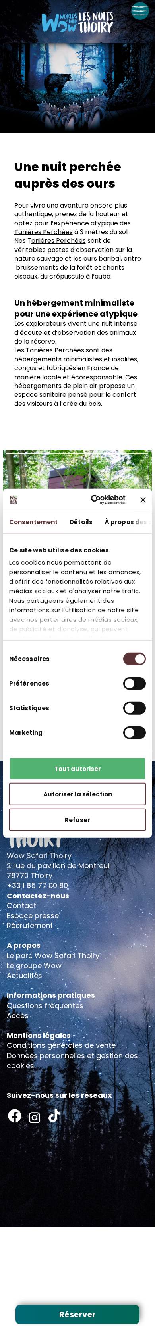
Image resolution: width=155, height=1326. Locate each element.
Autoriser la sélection (77, 794)
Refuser (77, 819)
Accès (18, 1015)
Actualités (24, 975)
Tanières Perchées (43, 231)
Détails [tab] (81, 521)
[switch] (134, 683)
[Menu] (140, 11)
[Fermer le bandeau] (143, 500)
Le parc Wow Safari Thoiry (53, 956)
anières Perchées (58, 240)
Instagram (35, 1118)
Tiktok (54, 1116)
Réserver (77, 1314)
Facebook (15, 1116)
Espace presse (33, 916)
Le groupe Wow (34, 965)
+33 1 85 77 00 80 (37, 885)
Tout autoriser (77, 768)
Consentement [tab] (33, 521)
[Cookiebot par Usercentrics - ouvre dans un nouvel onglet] (94, 500)
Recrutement (30, 925)
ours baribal (102, 258)
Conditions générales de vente (61, 1045)
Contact (21, 906)
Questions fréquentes (45, 1006)
